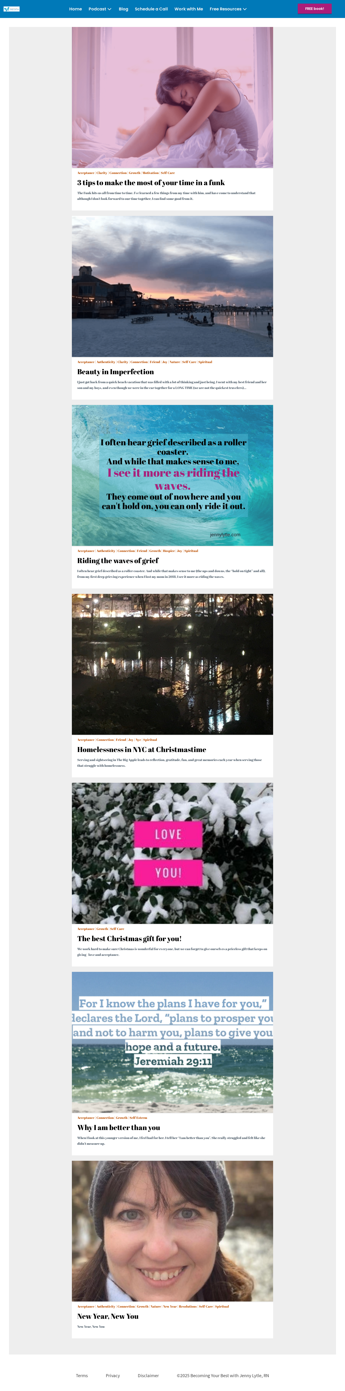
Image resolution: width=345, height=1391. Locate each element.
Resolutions (188, 1306)
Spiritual (205, 362)
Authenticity (105, 362)
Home (75, 9)
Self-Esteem (138, 1117)
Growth (134, 173)
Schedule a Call (151, 9)
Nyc (138, 739)
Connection (118, 173)
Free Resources (226, 9)
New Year (170, 1306)
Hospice (169, 551)
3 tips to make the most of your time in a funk (151, 182)
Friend (155, 362)
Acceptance (85, 173)
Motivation (150, 173)
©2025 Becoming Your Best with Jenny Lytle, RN (223, 1375)
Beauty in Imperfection (115, 371)
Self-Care (168, 173)
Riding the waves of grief (117, 560)
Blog (123, 9)
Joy (164, 362)
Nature (175, 362)
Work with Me (188, 9)
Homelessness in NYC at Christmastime (141, 749)
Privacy (113, 1375)
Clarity (101, 173)
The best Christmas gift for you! (129, 938)
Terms (82, 1375)
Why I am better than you (118, 1127)
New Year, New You (108, 1316)
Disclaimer (148, 1375)
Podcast (97, 9)
